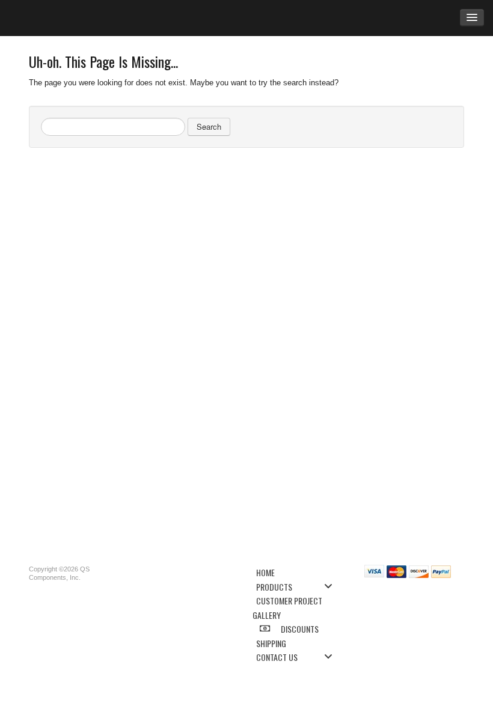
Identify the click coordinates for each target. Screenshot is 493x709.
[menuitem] (297, 572)
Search (209, 126)
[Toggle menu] (331, 586)
